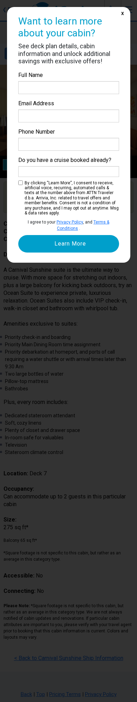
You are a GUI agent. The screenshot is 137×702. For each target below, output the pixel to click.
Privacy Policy (70, 222)
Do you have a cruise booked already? (64, 160)
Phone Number (36, 131)
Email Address (36, 103)
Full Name (30, 75)
